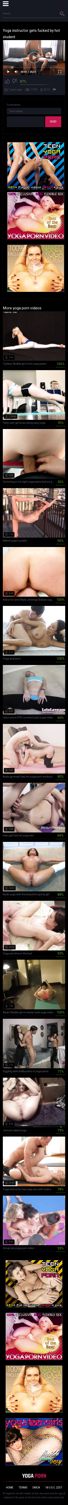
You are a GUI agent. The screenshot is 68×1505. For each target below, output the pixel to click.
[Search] (62, 13)
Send (53, 121)
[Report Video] (55, 90)
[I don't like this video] (14, 82)
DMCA (36, 1487)
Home (9, 1487)
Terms (23, 1487)
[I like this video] (7, 82)
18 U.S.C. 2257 (53, 1487)
